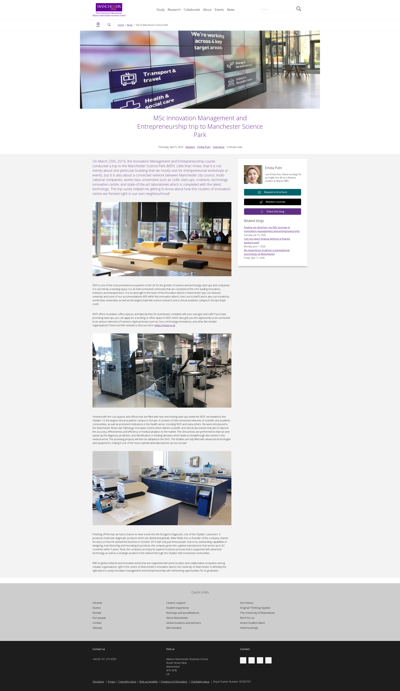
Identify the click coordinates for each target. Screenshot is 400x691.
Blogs (130, 24)
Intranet (97, 603)
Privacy (111, 681)
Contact (97, 623)
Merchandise (173, 628)
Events (219, 10)
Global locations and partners (183, 623)
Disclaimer (98, 681)
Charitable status (200, 681)
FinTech (153, 11)
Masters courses (275, 201)
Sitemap (97, 628)
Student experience (177, 608)
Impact (153, 4)
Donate (96, 613)
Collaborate (192, 10)
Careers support (176, 603)
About (207, 10)
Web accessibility (148, 681)
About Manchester (177, 618)
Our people (99, 618)
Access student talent (252, 623)
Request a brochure (275, 192)
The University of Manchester (257, 613)
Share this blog (275, 211)
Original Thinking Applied (255, 608)
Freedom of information (174, 681)
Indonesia (218, 147)
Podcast (154, 11)
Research (174, 10)
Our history (246, 603)
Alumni (96, 608)
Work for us (247, 618)
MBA (152, 4)
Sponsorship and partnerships (273, 4)
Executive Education (214, 4)
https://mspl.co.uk (164, 325)
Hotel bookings (249, 628)
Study (161, 10)
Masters (261, 4)
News (231, 10)
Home (121, 24)
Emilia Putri (204, 147)
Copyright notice (127, 681)
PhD (259, 4)
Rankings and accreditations (182, 613)
